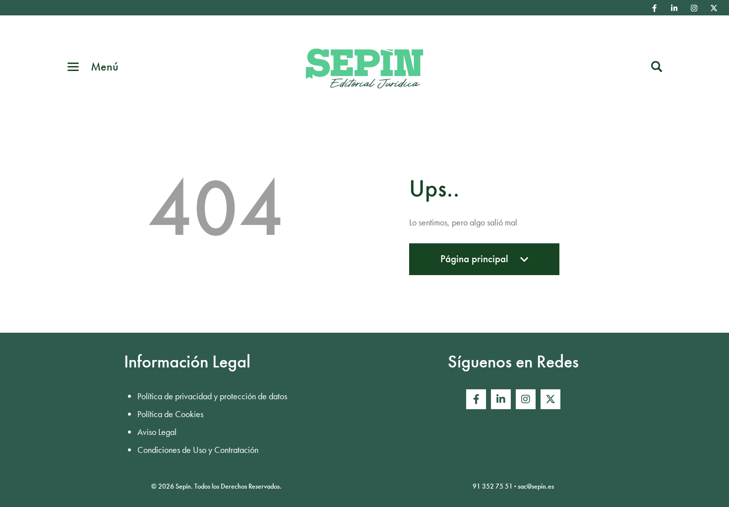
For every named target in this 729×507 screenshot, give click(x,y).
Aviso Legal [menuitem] (157, 431)
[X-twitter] (714, 7)
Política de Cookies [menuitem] (170, 414)
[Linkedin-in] (674, 7)
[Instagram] (694, 7)
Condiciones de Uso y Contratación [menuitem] (197, 449)
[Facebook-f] (654, 7)
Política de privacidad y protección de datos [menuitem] (212, 396)
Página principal (474, 263)
